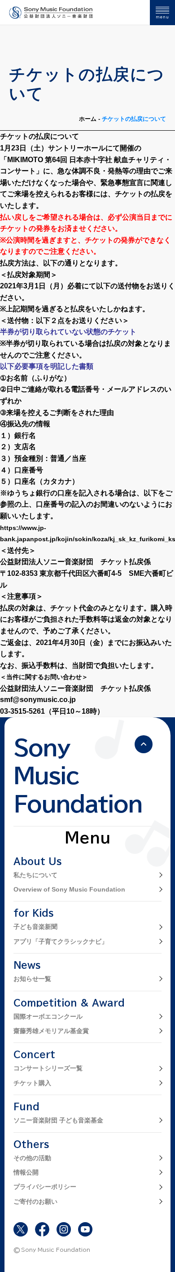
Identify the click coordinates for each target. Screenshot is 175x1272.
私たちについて (35, 875)
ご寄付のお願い (35, 1201)
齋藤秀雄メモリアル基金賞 (51, 1030)
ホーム (87, 118)
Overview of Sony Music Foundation (69, 889)
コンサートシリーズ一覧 (48, 1068)
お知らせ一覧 (32, 978)
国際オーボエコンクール (48, 1016)
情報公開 (26, 1172)
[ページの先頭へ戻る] (144, 744)
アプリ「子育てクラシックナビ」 (60, 941)
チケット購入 (32, 1082)
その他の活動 (32, 1158)
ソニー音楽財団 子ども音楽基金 (58, 1120)
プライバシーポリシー (44, 1186)
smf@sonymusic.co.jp (38, 699)
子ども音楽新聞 (35, 926)
